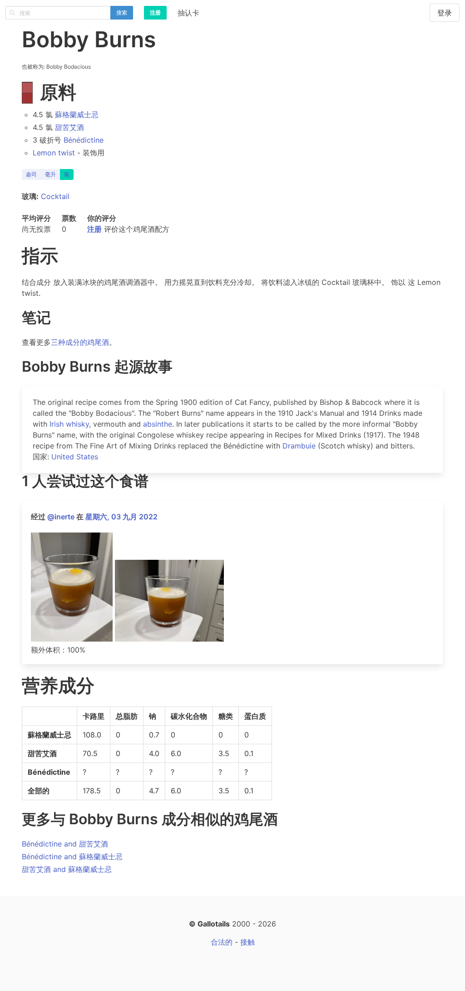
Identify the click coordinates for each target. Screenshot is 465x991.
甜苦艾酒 (69, 127)
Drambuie (299, 445)
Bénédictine (84, 139)
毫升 (50, 174)
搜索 (121, 12)
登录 (444, 12)
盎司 (31, 174)
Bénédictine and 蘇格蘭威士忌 (72, 856)
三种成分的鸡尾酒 (80, 342)
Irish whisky (69, 423)
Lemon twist (54, 152)
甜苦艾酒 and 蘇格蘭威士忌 (67, 869)
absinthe (157, 423)
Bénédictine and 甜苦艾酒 (65, 843)
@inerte (60, 516)
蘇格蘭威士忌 (77, 114)
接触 (247, 941)
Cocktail (55, 196)
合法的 (221, 941)
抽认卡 (188, 12)
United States (74, 456)
